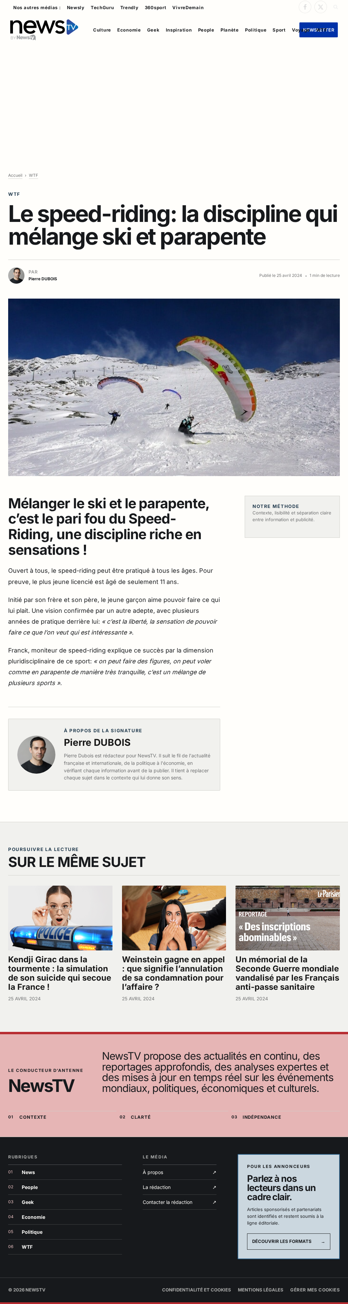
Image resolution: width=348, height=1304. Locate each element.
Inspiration (179, 30)
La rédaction (179, 1187)
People (206, 30)
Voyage (301, 30)
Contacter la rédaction (179, 1202)
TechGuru (102, 7)
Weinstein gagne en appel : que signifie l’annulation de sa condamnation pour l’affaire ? (173, 973)
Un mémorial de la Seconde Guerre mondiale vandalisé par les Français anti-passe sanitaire (287, 973)
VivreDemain (188, 7)
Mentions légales (260, 1289)
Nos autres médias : (37, 7)
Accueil (15, 175)
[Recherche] (335, 7)
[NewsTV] (44, 30)
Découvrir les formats (288, 1241)
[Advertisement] (174, 97)
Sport (279, 30)
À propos (179, 1172)
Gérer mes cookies (315, 1289)
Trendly (129, 7)
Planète (230, 30)
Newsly (76, 7)
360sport (156, 7)
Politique (255, 30)
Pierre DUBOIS (97, 742)
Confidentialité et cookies (196, 1289)
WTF (321, 30)
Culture (102, 30)
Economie (129, 30)
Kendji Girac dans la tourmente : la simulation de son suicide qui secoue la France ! (59, 973)
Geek (153, 30)
